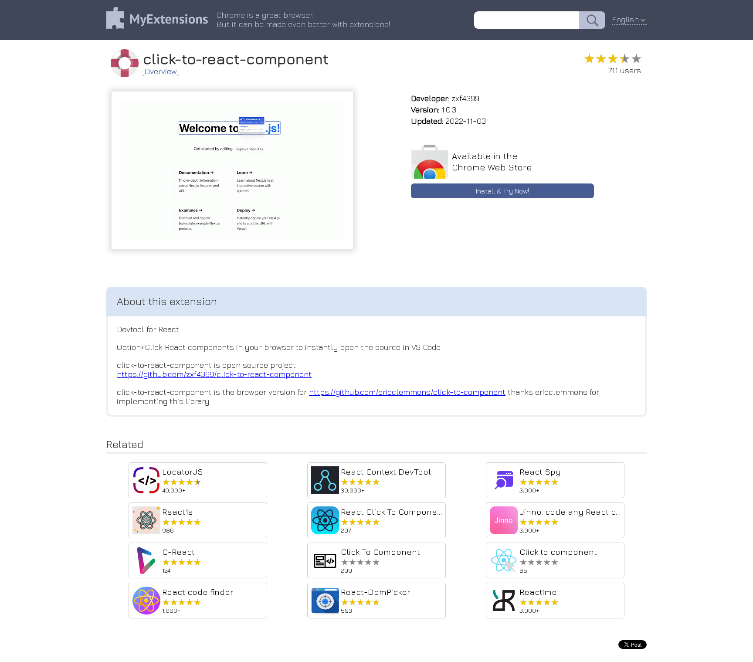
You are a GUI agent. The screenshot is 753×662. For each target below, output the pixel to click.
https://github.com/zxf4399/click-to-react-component (214, 374)
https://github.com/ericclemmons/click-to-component (407, 392)
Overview (161, 71)
